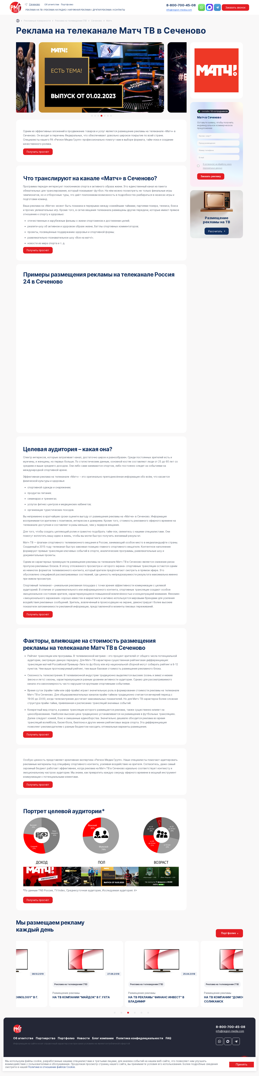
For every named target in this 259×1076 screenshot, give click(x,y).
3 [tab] (98, 116)
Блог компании (103, 1038)
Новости (83, 1038)
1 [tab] (92, 116)
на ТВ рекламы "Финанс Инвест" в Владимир (124, 999)
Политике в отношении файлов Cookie (51, 1066)
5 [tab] (105, 116)
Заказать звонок (235, 7)
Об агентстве (51, 4)
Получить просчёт (38, 151)
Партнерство (45, 1038)
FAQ (168, 1038)
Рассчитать (215, 231)
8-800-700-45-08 (181, 5)
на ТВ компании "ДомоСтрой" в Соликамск (198, 999)
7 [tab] (111, 116)
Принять (241, 1064)
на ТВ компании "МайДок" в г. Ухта (49, 997)
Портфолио (67, 4)
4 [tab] (101, 116)
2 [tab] (95, 116)
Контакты (119, 10)
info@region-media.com (179, 9)
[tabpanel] (101, 77)
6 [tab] (108, 116)
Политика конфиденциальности (139, 1038)
